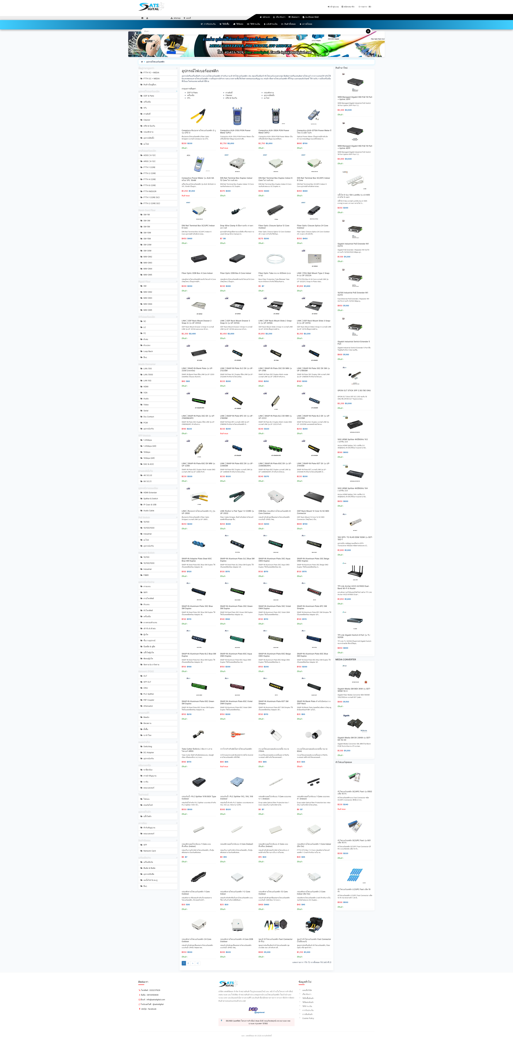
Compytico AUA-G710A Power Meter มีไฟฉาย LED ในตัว (314, 131)
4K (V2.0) (147, 475)
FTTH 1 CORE (149, 167)
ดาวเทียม (142, 823)
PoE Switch (144, 517)
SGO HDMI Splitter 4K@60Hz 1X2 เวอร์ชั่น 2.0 (353, 440)
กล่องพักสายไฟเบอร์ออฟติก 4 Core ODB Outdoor (236, 940)
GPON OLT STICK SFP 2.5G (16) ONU (354, 390)
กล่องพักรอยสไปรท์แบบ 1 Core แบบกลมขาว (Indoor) (275, 797)
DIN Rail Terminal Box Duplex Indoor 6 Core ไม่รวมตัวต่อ (275, 179)
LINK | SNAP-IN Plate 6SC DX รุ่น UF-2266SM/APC (275, 464)
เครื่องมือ (147, 102)
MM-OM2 (147, 257)
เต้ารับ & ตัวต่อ (149, 628)
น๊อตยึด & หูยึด (149, 646)
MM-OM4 (147, 269)
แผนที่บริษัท (307, 990)
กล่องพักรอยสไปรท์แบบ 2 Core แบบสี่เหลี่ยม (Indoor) (273, 845)
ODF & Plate (148, 96)
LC (144, 327)
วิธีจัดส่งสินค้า (308, 1002)
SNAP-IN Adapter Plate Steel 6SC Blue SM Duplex (197, 559)
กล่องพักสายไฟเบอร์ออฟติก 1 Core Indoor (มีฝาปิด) (314, 845)
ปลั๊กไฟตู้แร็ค (148, 652)
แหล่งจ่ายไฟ (144, 741)
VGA (145, 392)
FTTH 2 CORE (149, 173)
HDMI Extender (150, 492)
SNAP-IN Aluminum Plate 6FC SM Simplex (312, 607)
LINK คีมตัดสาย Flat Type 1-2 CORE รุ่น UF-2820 (237, 512)
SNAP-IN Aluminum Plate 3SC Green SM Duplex (236, 607)
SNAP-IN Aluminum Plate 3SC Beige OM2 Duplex (313, 559)
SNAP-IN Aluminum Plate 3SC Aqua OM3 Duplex (274, 559)
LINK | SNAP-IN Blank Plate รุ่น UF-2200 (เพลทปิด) (197, 369)
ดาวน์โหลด (307, 24)
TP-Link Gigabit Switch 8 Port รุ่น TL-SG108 (354, 636)
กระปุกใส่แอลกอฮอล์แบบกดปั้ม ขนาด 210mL (274, 750)
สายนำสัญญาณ (149, 776)
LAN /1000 (148, 374)
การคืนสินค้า (307, 1014)
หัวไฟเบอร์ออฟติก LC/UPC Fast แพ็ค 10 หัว (354, 890)
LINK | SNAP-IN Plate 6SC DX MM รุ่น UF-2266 (198, 464)
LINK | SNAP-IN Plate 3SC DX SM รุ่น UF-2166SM (313, 369)
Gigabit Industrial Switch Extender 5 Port (354, 342)
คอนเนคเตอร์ (148, 788)
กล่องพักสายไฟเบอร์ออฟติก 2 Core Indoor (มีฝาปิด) (311, 892)
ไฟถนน (146, 799)
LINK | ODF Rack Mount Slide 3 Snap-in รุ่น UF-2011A (314, 322)
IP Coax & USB (149, 504)
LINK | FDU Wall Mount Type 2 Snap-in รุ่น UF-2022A (313, 274)
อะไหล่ (146, 144)
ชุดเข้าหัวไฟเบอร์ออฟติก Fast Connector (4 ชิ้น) (275, 940)
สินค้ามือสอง (144, 840)
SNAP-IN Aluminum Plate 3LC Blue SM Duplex (237, 559)
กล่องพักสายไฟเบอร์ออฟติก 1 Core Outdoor (196, 892)
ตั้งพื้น (145, 729)
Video (146, 404)
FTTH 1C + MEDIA (151, 72)
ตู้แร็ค (145, 634)
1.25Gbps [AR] (149, 446)
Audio (146, 398)
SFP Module (144, 435)
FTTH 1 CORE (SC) (151, 197)
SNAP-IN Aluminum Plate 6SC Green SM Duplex (198, 702)
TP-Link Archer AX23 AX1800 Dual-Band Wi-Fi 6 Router (353, 587)
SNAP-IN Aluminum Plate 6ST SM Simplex (273, 702)
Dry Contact (148, 416)
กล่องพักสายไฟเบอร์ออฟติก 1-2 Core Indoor (235, 892)
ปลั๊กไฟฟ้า (147, 816)
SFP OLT (147, 682)
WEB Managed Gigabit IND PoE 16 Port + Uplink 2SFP (355, 98)
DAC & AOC (148, 464)
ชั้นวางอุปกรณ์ (149, 640)
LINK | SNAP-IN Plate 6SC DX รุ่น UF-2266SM (236, 464)
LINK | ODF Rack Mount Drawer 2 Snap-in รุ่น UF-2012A (196, 322)
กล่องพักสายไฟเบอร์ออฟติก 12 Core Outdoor (273, 892)
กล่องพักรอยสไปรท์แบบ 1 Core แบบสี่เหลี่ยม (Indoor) (196, 845)
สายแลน (147, 586)
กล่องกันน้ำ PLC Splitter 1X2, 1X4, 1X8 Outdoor (236, 797)
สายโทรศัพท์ (148, 598)
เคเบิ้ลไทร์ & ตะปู (150, 880)
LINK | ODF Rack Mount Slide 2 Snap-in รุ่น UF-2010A (275, 322)
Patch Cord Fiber (147, 210)
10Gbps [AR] (149, 458)
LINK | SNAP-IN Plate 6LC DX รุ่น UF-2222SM (313, 417)
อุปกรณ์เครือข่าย (146, 581)
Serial (145, 410)
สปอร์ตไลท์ (148, 805)
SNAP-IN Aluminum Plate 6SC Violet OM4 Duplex (236, 702)
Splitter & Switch (150, 498)
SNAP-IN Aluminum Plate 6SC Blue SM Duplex (312, 655)
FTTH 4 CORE (149, 179)
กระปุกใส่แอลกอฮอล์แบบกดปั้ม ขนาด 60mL (312, 750)
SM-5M (146, 226)
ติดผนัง (146, 717)
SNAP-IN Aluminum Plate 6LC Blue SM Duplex (199, 655)
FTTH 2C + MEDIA (151, 78)
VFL (145, 108)
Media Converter (147, 364)
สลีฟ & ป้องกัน (149, 126)
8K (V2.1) (147, 481)
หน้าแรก (266, 17)
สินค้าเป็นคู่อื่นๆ (149, 84)
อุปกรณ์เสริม (148, 428)
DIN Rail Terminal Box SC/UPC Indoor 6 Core (198, 226)
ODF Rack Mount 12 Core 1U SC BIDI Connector (313, 512)
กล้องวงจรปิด (144, 765)
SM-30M (147, 250)
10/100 (146, 522)
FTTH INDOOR (149, 191)
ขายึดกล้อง (147, 770)
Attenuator (148, 706)
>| (198, 963)
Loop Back (148, 351)
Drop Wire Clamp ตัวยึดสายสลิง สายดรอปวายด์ (236, 226)
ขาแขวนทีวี (143, 712)
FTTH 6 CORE (149, 185)
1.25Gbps (147, 440)
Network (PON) (146, 671)
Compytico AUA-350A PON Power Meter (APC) (274, 131)
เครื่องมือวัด (148, 862)
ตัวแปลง (146, 345)
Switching (147, 746)
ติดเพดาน (147, 723)
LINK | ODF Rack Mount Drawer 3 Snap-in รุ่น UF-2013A (235, 322)
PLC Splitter (148, 694)
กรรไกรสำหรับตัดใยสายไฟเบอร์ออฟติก (236, 749)
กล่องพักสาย (148, 132)
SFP (145, 845)
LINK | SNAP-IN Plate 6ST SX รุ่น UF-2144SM (313, 464)
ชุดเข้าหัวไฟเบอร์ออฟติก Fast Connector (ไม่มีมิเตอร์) (314, 940)
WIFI (145, 592)
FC (144, 333)
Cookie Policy (308, 1018)
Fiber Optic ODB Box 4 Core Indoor (197, 273)
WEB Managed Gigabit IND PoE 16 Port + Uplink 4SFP (355, 147)
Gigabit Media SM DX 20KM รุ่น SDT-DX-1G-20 (354, 738)
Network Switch (146, 552)
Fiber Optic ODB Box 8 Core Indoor (235, 273)
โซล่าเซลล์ (143, 794)
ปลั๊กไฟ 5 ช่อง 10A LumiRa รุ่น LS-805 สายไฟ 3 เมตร (354, 196)
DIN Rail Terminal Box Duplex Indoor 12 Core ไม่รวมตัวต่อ (236, 179)
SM (144, 286)
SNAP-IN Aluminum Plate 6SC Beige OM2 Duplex (275, 655)
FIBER (146, 575)
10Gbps (146, 452)
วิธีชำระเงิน (255, 24)
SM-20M (147, 244)
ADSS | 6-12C (149, 155)
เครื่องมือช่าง (144, 857)
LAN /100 (147, 368)
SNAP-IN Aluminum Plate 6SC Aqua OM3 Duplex (236, 655)
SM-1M (146, 214)
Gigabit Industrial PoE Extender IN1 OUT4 (353, 245)
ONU (145, 688)
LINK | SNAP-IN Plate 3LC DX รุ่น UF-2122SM (236, 369)
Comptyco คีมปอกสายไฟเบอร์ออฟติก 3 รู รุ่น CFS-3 (199, 131)
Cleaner (146, 120)
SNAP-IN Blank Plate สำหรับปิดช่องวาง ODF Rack (314, 702)
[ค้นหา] (368, 31)
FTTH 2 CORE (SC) (151, 203)
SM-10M (147, 232)
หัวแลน (146, 604)
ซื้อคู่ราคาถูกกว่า (146, 68)
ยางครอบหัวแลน (150, 622)
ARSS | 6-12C (149, 161)
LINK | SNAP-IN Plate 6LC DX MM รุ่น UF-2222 (275, 417)
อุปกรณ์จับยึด (148, 874)
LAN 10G (147, 380)
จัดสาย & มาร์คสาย (151, 664)
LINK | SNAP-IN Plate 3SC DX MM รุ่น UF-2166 (275, 369)
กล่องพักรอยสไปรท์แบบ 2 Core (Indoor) (236, 844)
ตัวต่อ (145, 339)
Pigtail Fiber (144, 281)
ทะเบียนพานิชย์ (312, 17)
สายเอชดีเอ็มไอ (145, 470)
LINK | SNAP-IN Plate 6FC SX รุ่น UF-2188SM (236, 417)
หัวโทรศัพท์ (148, 610)
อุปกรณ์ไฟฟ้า (144, 811)
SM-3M (146, 220)
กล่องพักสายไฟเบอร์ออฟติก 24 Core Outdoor (196, 940)
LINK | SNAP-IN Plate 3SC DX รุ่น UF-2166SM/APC (198, 417)
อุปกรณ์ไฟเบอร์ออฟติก (155, 62)
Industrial (147, 534)
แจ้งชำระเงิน (271, 24)
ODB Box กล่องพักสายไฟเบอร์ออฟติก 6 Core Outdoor (275, 512)
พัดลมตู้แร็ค (148, 658)
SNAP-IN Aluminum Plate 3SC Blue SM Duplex (197, 607)
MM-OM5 (147, 275)
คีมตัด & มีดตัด (149, 868)
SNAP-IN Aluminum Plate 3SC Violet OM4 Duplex (275, 607)
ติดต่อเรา (295, 17)
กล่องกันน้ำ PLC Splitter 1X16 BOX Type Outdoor (199, 797)
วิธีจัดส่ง (239, 24)
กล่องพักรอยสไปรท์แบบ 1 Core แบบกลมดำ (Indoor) (313, 797)
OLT (145, 676)
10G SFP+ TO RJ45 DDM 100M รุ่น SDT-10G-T (355, 538)
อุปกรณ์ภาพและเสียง (148, 488)
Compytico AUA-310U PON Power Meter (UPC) (235, 131)
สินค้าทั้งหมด (290, 24)
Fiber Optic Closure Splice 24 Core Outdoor (312, 226)
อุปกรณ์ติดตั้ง (148, 138)
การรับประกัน (209, 24)
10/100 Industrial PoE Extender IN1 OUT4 (353, 293)
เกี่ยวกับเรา (280, 17)
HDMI (145, 386)
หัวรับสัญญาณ (149, 827)
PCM (145, 422)
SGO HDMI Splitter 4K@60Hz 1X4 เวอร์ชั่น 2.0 (353, 489)
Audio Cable (148, 510)
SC (144, 321)
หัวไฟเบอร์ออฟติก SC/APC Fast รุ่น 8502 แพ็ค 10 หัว (355, 792)
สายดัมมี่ (146, 114)
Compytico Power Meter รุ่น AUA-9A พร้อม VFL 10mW (198, 179)
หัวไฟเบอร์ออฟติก (146, 316)
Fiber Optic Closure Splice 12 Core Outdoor (274, 226)
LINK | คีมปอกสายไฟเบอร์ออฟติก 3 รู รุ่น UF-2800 (198, 512)
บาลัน (145, 782)
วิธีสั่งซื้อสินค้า (308, 998)
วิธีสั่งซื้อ (225, 24)
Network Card (149, 851)
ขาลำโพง (147, 735)
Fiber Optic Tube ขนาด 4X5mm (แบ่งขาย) (275, 274)
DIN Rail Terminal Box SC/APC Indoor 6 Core (313, 179)
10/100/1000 (148, 528)
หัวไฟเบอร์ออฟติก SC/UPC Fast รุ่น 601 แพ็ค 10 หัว (354, 841)
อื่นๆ (145, 357)
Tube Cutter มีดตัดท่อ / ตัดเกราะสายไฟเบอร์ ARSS (197, 750)
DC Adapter (148, 752)
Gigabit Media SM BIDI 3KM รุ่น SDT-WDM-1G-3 (354, 690)
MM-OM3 (147, 263)
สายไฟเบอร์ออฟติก (147, 150)
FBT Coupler (148, 700)
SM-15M (147, 238)
